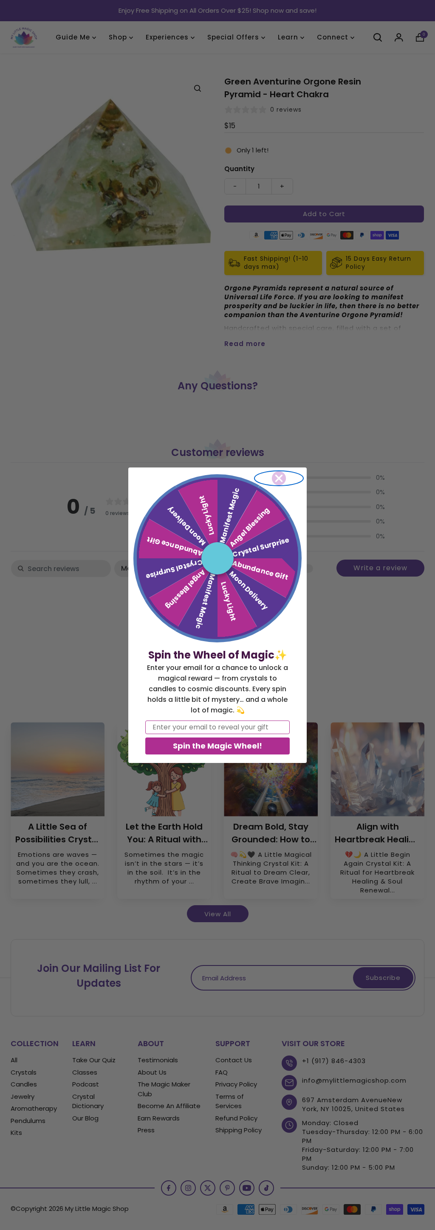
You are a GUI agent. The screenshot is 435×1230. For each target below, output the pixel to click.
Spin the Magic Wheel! (217, 745)
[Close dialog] (278, 478)
